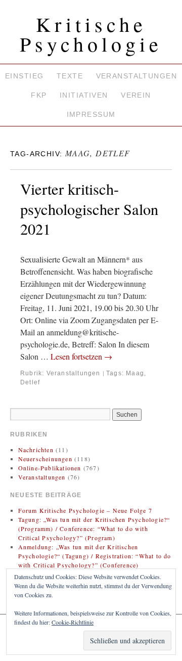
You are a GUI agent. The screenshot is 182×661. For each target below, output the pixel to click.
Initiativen (84, 95)
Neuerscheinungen (45, 459)
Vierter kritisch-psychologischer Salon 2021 (89, 209)
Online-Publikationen (49, 468)
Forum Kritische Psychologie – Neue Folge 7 (85, 510)
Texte (70, 76)
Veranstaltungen (136, 76)
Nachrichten (36, 450)
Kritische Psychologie (91, 34)
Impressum (91, 114)
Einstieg (24, 76)
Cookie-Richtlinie (73, 622)
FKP (39, 95)
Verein (136, 95)
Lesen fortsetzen (81, 356)
